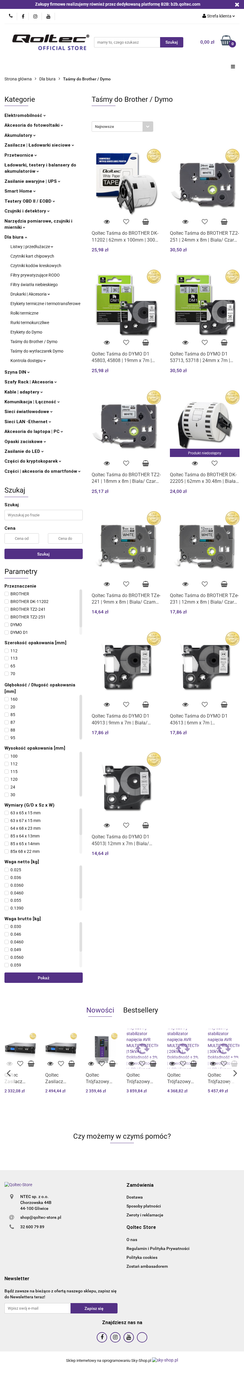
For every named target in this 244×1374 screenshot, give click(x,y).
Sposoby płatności (143, 1206)
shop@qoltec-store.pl (40, 1217)
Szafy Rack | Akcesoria (29, 382)
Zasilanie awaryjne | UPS (31, 181)
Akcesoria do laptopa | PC (32, 431)
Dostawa (134, 1197)
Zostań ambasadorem (147, 1266)
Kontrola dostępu (26, 360)
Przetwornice (19, 155)
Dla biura (14, 237)
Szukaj (43, 554)
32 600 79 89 (32, 1226)
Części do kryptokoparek (31, 461)
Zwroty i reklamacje (144, 1215)
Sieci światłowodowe (27, 411)
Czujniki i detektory (25, 211)
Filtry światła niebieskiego (34, 284)
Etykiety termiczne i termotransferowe (45, 303)
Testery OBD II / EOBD (28, 201)
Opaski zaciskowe (24, 441)
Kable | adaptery (22, 392)
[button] (140, 1185)
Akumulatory (18, 135)
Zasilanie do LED (22, 451)
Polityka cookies (141, 1257)
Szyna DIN (15, 372)
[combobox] (122, 126)
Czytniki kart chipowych (32, 256)
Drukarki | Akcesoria (29, 294)
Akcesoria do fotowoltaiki (32, 125)
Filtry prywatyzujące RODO (35, 275)
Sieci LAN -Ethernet (26, 421)
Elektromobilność (23, 115)
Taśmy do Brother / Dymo (33, 341)
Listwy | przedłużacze (30, 246)
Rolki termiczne (24, 313)
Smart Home (18, 191)
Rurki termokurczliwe (29, 322)
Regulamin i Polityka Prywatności (158, 1248)
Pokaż (43, 977)
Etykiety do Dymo (26, 332)
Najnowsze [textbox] (104, 126)
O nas (131, 1239)
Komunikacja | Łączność (30, 401)
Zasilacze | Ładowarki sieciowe (38, 145)
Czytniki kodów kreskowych (35, 265)
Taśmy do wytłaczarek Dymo (36, 351)
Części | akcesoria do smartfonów (41, 471)
